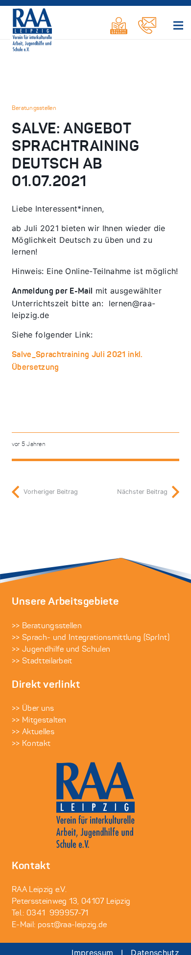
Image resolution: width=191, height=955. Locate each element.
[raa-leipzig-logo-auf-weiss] (32, 30)
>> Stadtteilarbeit (42, 661)
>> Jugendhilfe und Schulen (61, 650)
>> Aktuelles (33, 732)
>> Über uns (33, 709)
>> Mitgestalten (39, 720)
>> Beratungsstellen (47, 626)
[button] (178, 25)
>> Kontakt (31, 744)
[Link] (118, 25)
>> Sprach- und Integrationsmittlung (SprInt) (90, 638)
